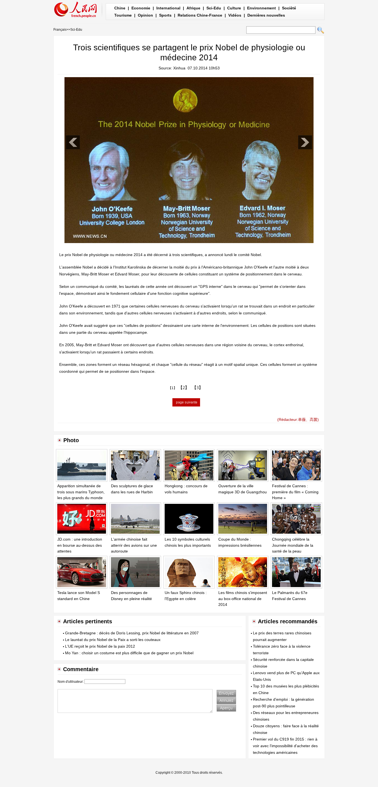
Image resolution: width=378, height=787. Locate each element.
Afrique (193, 8)
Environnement (261, 8)
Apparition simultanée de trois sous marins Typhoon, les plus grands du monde (81, 492)
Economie (140, 8)
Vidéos (234, 15)
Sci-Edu (213, 8)
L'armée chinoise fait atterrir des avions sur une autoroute (134, 545)
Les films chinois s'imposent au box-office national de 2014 (242, 598)
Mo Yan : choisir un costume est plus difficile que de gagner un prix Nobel (129, 653)
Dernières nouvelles (266, 15)
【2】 (183, 387)
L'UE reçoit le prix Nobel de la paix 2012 (100, 646)
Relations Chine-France (200, 15)
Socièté (289, 8)
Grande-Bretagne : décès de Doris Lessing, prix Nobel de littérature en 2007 (132, 633)
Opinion (145, 15)
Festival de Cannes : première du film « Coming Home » (295, 492)
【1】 (172, 388)
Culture (234, 8)
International (168, 8)
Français (59, 30)
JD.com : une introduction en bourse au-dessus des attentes (79, 545)
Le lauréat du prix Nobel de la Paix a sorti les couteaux (112, 639)
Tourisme (123, 15)
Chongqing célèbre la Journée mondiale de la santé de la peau (292, 545)
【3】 (197, 387)
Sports (165, 15)
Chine (119, 8)
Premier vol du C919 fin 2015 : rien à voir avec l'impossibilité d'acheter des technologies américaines (285, 746)
